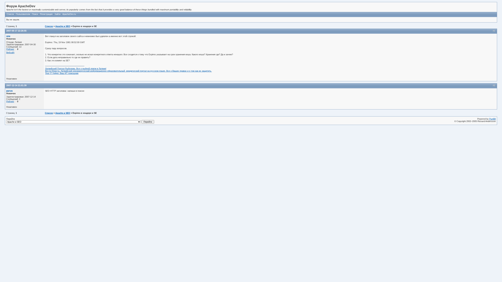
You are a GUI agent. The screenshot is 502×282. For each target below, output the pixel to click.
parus (9, 90)
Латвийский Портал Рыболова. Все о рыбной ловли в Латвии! (75, 68)
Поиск (35, 14)
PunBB (492, 119)
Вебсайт (10, 52)
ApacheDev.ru (69, 14)
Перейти (10, 119)
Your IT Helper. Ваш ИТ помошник (61, 73)
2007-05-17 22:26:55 (16, 31)
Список (10, 14)
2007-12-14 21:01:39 (16, 85)
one (8, 36)
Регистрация (46, 14)
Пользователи (23, 14)
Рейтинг (10, 49)
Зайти (57, 14)
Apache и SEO (62, 26)
